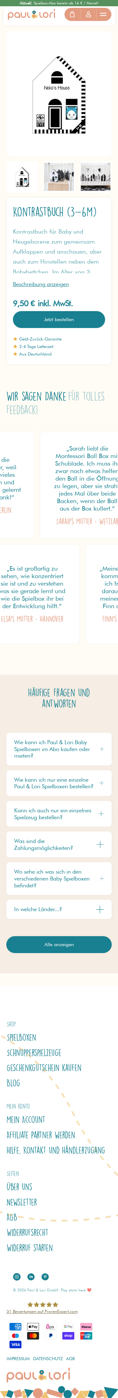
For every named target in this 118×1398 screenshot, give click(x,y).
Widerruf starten (30, 1248)
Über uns (19, 1187)
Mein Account (26, 1119)
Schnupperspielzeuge (34, 1053)
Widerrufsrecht (27, 1232)
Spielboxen (21, 1037)
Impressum (18, 1358)
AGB (12, 1217)
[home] (31, 14)
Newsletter (22, 1202)
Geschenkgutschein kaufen (44, 1068)
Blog (13, 1083)
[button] (104, 14)
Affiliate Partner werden (41, 1135)
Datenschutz (48, 1358)
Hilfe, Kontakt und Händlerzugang (56, 1150)
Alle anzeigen (59, 944)
